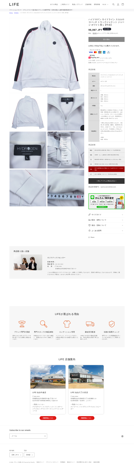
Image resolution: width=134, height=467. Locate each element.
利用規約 (62, 462)
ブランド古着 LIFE (19, 462)
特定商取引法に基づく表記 (84, 462)
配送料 (95, 33)
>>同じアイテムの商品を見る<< (107, 181)
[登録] (44, 436)
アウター (16, 12)
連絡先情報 (96, 462)
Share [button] (92, 237)
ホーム (11, 12)
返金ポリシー (40, 462)
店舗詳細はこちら (48, 418)
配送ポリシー (71, 462)
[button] (105, 4)
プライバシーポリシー (52, 462)
